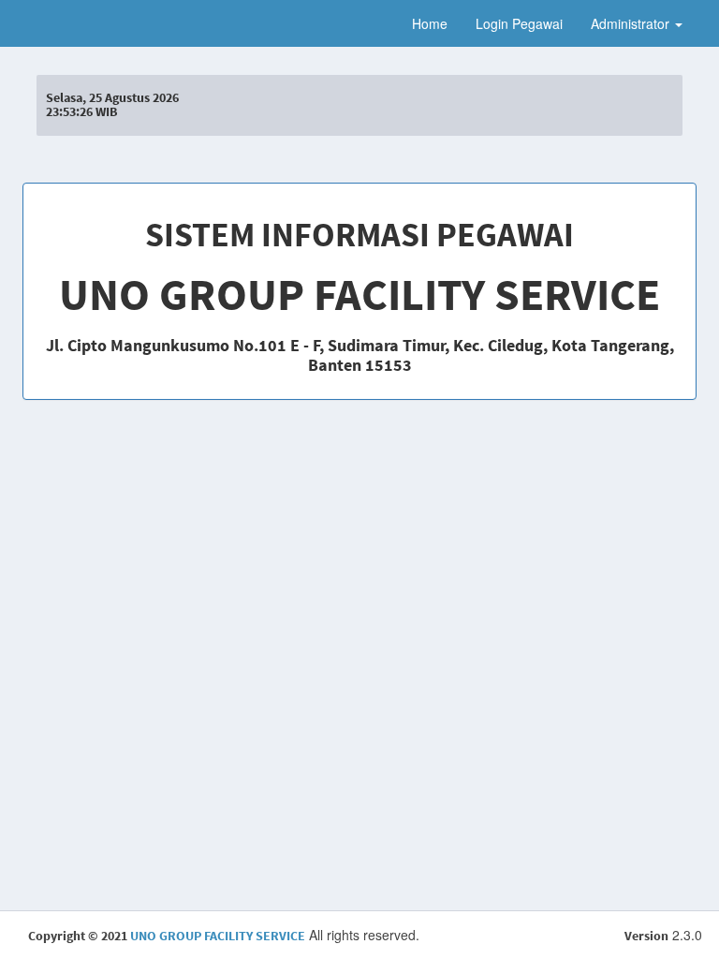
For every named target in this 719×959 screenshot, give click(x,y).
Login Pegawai (519, 23)
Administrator (632, 23)
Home (430, 23)
